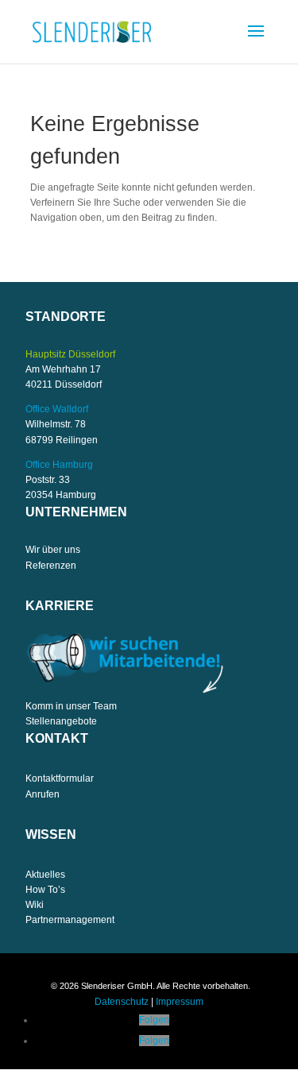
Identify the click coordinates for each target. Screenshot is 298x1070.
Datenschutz (122, 1001)
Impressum (179, 1001)
